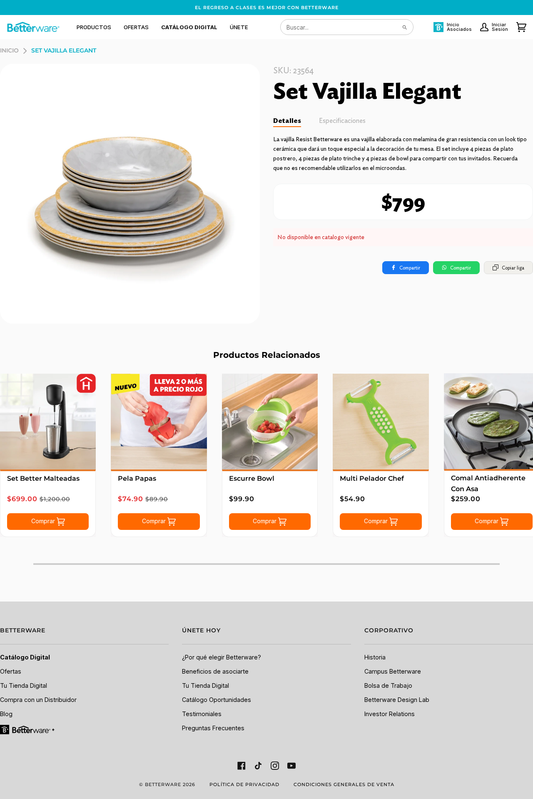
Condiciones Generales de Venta (344, 784)
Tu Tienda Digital (23, 685)
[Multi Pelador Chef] (380, 421)
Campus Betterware (392, 671)
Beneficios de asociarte (215, 671)
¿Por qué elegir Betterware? (221, 657)
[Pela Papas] (159, 421)
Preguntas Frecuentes (213, 728)
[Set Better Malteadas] (48, 421)
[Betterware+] (28, 728)
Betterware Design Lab (396, 699)
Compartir (409, 268)
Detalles (287, 121)
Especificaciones (342, 121)
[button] (93, 27)
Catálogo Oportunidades (216, 699)
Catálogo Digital (25, 657)
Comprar (44, 520)
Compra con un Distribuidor (38, 699)
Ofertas (10, 671)
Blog (6, 713)
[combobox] (347, 27)
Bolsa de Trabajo (388, 685)
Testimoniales (202, 713)
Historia (375, 657)
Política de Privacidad (244, 784)
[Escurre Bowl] (270, 421)
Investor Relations (389, 713)
